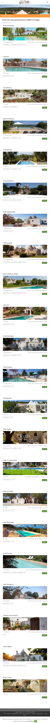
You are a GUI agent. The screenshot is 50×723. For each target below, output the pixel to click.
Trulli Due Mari (7, 150)
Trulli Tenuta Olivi (8, 25)
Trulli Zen (6, 56)
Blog (21, 713)
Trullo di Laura (7, 553)
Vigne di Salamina (8, 119)
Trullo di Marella (8, 181)
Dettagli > (44, 45)
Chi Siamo (34, 713)
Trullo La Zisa (7, 677)
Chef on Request (7, 713)
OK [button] (35, 721)
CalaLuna (6, 305)
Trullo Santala (7, 367)
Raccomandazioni (26, 713)
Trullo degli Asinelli (9, 212)
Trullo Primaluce (8, 584)
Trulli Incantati (7, 243)
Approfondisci (30, 721)
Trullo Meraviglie (8, 336)
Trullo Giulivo (7, 429)
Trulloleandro (7, 398)
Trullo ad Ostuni (8, 491)
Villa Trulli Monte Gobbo (10, 274)
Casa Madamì (7, 88)
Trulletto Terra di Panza (10, 615)
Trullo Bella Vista (8, 522)
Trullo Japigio (7, 646)
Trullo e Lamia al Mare (10, 460)
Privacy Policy (40, 713)
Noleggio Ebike (15, 713)
